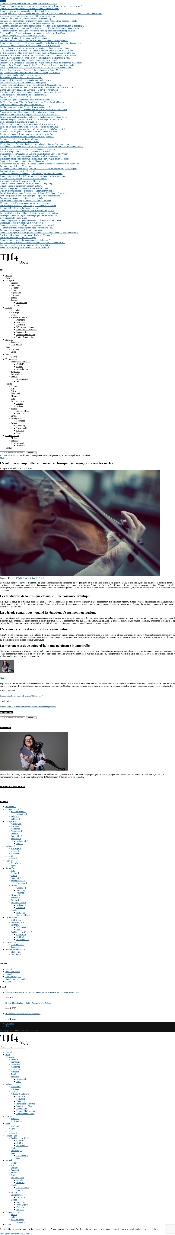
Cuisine (14, 315)
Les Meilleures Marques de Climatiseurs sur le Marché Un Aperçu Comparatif (33, 193)
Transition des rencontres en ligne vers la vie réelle (21, 198)
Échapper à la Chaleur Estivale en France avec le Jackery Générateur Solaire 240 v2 (36, 67)
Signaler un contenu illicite (16, 979)
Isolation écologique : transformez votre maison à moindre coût (27, 100)
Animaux (20, 406)
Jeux (18, 381)
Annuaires (20, 445)
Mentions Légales (13, 976)
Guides (19, 366)
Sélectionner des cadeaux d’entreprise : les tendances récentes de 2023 (30, 114)
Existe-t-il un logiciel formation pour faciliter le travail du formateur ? (29, 127)
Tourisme (15, 342)
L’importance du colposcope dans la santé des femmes (23, 178)
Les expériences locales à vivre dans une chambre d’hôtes (25, 245)
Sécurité (19, 403)
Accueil (8, 275)
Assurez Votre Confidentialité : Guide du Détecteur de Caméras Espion (30, 85)
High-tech (15, 371)
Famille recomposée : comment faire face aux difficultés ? (24, 188)
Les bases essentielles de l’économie (15, 166)
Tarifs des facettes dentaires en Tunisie (17, 97)
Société (8, 384)
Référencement (17, 443)
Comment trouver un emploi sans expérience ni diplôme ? (25, 240)
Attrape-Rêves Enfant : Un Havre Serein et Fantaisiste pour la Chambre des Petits (35, 58)
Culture (14, 386)
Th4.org (3, 1031)
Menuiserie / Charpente (26, 329)
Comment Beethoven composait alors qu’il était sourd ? (24, 161)
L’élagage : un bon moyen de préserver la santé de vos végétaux (27, 124)
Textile (14, 297)
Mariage (20, 413)
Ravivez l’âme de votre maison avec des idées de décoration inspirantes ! (31, 156)
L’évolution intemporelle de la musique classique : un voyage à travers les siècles (34, 159)
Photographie (22, 428)
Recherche (31, 453)
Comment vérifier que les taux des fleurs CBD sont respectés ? (27, 210)
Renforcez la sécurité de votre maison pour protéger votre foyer (27, 134)
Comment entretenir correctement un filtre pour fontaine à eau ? (27, 228)
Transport (15, 300)
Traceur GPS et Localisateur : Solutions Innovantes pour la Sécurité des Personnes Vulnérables (41, 63)
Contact (8, 448)
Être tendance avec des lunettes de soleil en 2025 (21, 77)
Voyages (9, 339)
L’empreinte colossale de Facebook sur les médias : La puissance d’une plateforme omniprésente (41, 146)
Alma (9, 468)
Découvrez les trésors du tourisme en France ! (19, 139)
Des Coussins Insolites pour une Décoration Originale (23, 82)
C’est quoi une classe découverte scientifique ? (20, 181)
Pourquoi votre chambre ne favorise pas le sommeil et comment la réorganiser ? (34, 40)
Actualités (10, 806)
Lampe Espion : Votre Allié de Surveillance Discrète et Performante (29, 90)
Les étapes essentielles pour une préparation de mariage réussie (27, 136)
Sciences (14, 391)
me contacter (77, 777)
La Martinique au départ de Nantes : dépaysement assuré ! (25, 107)
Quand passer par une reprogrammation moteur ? (21, 186)
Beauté (14, 357)
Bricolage (15, 312)
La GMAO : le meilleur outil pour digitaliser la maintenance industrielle (31, 213)
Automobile (21, 302)
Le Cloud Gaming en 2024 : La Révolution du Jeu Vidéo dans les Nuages (32, 102)
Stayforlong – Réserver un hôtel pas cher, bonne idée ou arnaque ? (28, 60)
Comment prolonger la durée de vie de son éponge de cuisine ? (27, 225)
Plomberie (20, 320)
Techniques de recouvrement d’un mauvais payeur (21, 223)
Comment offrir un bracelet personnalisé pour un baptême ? (25, 80)
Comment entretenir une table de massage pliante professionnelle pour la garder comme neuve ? (41, 6)
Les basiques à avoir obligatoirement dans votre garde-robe (25, 200)
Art (12, 389)
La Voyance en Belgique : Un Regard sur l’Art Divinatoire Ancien (28, 132)
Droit (13, 398)
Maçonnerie (21, 332)
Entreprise (9, 280)
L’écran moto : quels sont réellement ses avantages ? (22, 75)
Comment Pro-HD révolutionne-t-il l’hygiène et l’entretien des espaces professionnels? (37, 65)
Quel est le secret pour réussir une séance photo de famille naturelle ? (29, 8)
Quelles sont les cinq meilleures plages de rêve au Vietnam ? (26, 235)
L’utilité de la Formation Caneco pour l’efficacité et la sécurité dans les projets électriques (38, 168)
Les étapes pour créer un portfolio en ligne (18, 237)
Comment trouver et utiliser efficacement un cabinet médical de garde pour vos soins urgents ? (40, 43)
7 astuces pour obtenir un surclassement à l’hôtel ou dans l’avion (27, 16)
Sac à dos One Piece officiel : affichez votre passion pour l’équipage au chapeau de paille (38, 21)
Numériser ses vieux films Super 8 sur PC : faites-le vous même (27, 112)
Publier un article (12, 971)
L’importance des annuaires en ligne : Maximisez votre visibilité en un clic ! (32, 129)
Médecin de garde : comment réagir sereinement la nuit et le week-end (30, 45)
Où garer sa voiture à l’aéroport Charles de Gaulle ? (22, 104)
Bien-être (15, 349)
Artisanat (15, 295)
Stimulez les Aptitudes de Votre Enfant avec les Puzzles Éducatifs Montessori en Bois (37, 87)
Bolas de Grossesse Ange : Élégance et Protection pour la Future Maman (31, 70)
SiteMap (34, 1031)
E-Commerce (22, 379)
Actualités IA (22, 369)
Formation (20, 421)
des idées (15, 640)
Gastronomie (16, 344)
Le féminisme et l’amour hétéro (13, 218)
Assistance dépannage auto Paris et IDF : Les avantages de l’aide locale (31, 119)
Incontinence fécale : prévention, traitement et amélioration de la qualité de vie (33, 117)
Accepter (148, 1229)
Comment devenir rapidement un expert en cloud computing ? (26, 183)
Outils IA (20, 364)
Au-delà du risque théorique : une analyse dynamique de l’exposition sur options (34, 48)
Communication (12, 435)
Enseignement (17, 418)
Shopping (20, 426)
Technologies (11, 359)
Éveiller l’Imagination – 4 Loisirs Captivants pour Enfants (25, 151)
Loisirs (14, 423)
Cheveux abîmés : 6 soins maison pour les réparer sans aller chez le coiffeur (32, 33)
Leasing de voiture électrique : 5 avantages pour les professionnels (28, 215)
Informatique (16, 374)
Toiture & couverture (25, 337)
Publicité (14, 440)
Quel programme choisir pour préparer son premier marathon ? (27, 191)
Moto (18, 305)
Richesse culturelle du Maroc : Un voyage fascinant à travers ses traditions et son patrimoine (39, 164)
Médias (14, 438)
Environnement (17, 401)
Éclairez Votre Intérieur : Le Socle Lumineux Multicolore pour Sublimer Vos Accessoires (38, 55)
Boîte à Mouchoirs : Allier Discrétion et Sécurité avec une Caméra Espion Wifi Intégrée (37, 53)
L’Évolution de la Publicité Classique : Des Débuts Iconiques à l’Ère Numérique (34, 144)
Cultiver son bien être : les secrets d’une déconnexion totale (25, 38)
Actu (7, 278)
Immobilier (15, 285)
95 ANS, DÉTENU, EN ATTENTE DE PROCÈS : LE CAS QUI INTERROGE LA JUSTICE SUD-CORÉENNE (51, 13)
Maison (8, 307)
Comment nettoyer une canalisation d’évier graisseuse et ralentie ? (28, 3)
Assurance (15, 290)
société (40, 651)
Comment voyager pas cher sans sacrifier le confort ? (23, 35)
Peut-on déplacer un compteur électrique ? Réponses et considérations (30, 196)
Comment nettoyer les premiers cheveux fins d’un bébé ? (24, 11)
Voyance (20, 433)
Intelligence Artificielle (20, 361)
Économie (15, 394)
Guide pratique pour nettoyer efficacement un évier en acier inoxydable (30, 220)
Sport (13, 352)
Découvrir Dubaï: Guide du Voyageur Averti (19, 208)
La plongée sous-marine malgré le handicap (18, 122)
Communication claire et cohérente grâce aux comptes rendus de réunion (31, 173)
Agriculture (16, 293)
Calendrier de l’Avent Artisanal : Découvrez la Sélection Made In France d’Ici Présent (37, 50)
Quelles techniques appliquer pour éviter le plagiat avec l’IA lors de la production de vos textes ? (41, 28)
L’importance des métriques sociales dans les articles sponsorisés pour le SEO (33, 109)
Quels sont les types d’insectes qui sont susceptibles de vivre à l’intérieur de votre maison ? (39, 232)
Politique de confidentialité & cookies (16, 1234)
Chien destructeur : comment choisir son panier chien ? (23, 95)
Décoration (16, 310)
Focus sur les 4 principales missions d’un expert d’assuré (24, 247)
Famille (14, 408)
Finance (14, 283)
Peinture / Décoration (25, 334)
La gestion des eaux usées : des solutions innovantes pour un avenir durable (32, 242)
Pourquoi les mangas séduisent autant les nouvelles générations (27, 23)
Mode (8, 354)
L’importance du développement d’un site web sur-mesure (25, 203)
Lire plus (156, 1229)
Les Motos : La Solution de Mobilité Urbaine (19, 141)
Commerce (15, 288)
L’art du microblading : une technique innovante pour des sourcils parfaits (32, 92)
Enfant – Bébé (22, 411)
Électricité (20, 325)
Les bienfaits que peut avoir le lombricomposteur (21, 230)
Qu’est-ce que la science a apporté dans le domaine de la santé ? (27, 149)
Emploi (14, 416)
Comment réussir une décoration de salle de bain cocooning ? (26, 18)
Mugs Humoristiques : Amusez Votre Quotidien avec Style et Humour (30, 72)
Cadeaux (20, 430)
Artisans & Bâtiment (20, 317)
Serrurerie (20, 322)
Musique (14, 396)
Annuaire (9, 974)
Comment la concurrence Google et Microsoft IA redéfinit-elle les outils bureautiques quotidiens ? (42, 26)
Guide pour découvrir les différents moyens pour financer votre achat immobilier (34, 176)
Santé (7, 347)
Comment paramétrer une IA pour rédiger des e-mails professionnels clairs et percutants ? (38, 31)
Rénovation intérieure (25, 327)
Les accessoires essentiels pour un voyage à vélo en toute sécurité (28, 205)
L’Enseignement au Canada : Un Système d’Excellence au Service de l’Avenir (34, 154)
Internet (14, 376)
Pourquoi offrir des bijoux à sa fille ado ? (17, 171)
